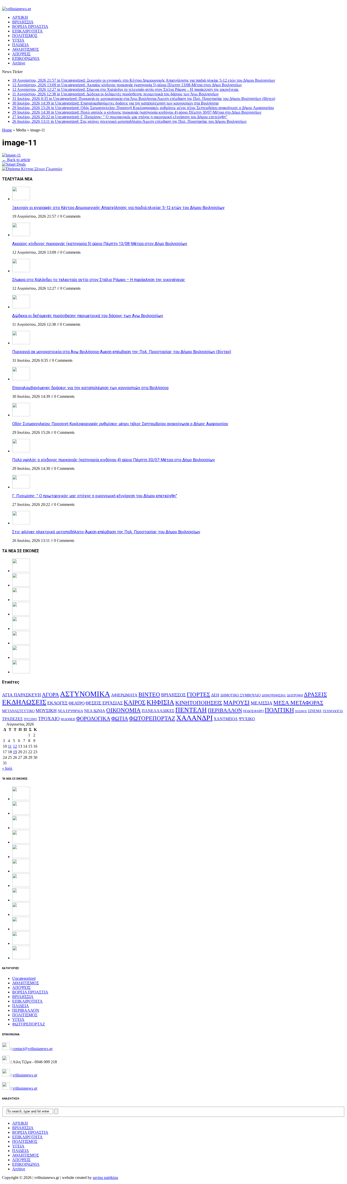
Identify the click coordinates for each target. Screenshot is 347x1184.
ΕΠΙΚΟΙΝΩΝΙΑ (26, 58)
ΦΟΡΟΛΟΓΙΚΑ (93, 718)
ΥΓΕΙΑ (18, 40)
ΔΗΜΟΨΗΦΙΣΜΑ (274, 695)
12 (15, 746)
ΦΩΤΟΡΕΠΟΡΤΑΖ (152, 718)
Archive (18, 63)
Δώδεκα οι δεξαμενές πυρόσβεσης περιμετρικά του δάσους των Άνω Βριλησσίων (87, 315)
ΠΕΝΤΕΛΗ (191, 710)
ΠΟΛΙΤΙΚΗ (279, 710)
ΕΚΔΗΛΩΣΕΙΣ (24, 702)
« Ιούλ (7, 768)
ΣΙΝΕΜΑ (315, 711)
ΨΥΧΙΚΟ (247, 719)
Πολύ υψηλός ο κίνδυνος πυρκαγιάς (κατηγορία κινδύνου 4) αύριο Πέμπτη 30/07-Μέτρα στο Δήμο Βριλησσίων (113, 459)
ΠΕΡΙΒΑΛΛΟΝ (225, 710)
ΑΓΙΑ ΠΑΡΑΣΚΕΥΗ (21, 694)
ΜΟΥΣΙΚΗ (46, 710)
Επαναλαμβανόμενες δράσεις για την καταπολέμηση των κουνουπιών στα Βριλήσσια (90, 387)
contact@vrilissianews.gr (32, 1048)
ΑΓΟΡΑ (50, 695)
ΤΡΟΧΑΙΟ (49, 718)
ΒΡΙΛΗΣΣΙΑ (23, 22)
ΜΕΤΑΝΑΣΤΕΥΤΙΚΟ (18, 711)
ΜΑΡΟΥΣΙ (236, 702)
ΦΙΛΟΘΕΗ (68, 719)
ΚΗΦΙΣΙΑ (160, 702)
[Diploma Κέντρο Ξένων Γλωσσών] (32, 169)
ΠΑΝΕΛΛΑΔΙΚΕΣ (158, 711)
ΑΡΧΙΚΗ (20, 17)
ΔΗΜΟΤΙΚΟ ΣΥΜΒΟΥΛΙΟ (240, 695)
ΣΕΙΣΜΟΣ (301, 711)
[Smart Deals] (14, 164)
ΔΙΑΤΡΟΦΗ (295, 695)
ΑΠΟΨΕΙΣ (21, 54)
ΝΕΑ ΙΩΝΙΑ (94, 710)
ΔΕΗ (215, 695)
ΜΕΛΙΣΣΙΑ (261, 703)
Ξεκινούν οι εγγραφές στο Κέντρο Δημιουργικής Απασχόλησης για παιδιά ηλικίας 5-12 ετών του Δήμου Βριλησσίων (118, 207)
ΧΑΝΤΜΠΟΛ (226, 719)
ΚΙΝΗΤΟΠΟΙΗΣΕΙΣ (198, 703)
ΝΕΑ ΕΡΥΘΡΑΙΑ (70, 711)
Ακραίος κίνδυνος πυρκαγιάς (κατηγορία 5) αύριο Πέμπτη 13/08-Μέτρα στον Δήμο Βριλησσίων (99, 243)
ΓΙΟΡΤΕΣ (198, 694)
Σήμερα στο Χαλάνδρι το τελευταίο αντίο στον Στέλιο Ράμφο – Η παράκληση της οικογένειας (98, 279)
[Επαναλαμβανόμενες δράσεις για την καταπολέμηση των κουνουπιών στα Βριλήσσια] (21, 379)
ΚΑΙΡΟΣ (135, 702)
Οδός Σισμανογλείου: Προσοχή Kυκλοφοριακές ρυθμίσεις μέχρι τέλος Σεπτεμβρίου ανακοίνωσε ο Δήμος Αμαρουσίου (120, 423)
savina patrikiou (105, 1177)
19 (15, 752)
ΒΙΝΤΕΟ (149, 694)
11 (10, 746)
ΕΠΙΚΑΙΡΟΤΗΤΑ (27, 31)
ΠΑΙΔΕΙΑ (20, 45)
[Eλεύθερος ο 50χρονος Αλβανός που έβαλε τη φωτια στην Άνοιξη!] (21, 958)
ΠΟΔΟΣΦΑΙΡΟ (253, 711)
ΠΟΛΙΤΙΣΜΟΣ (24, 35)
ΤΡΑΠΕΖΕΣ (12, 719)
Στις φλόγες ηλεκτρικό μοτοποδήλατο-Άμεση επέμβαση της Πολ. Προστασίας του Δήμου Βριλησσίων (106, 531)
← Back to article (16, 160)
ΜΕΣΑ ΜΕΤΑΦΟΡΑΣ (298, 703)
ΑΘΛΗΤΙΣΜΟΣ (25, 49)
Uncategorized (24, 978)
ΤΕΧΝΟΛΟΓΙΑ (333, 711)
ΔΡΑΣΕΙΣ (315, 694)
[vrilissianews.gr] (173, 9)
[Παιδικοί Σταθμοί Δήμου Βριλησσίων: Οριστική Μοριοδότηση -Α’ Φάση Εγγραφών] (21, 943)
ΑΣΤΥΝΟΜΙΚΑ (85, 694)
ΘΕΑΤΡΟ (77, 703)
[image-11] (11, 155)
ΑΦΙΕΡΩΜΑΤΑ (124, 695)
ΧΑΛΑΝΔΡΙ (194, 718)
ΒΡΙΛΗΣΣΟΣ (173, 694)
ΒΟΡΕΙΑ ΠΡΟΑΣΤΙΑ (30, 26)
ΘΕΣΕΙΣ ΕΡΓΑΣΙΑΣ (104, 703)
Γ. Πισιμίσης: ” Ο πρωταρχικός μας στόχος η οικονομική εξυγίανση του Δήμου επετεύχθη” (94, 495)
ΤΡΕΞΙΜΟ (30, 719)
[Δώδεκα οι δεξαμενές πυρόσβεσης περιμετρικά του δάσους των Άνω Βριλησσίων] (21, 307)
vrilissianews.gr (24, 1075)
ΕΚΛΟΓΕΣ (57, 703)
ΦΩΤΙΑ (119, 718)
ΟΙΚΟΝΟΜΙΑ (123, 710)
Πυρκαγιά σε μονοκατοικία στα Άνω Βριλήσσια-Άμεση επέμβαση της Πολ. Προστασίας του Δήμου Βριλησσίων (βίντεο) (121, 351)
